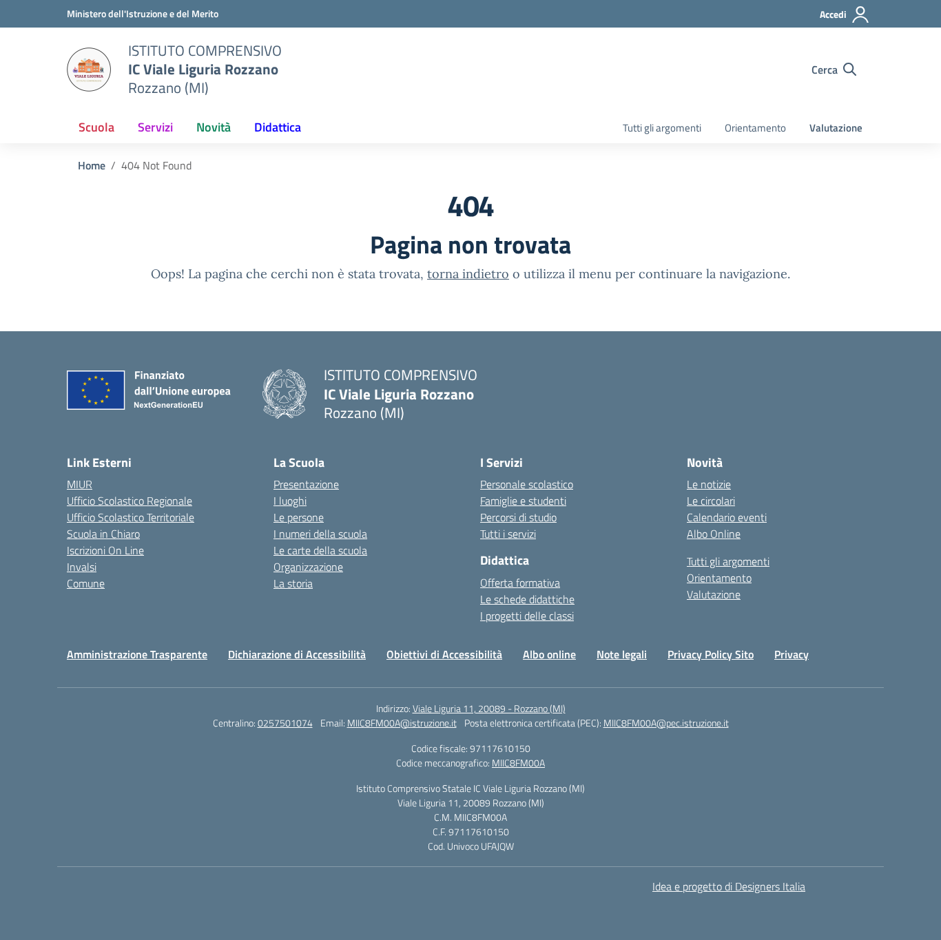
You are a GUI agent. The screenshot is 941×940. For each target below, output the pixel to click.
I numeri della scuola (320, 533)
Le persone (298, 517)
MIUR (79, 484)
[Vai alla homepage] (89, 69)
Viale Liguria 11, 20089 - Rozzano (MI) (489, 708)
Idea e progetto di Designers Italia (728, 886)
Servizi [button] (155, 127)
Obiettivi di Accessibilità (444, 654)
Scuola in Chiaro (103, 533)
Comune (86, 583)
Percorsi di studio (518, 517)
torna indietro (468, 274)
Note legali (622, 654)
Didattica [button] (277, 127)
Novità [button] (213, 127)
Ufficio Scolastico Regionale (129, 500)
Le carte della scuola (320, 550)
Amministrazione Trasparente (137, 654)
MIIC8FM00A (518, 762)
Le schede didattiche (527, 599)
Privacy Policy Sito (711, 654)
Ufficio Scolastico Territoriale (130, 517)
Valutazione (835, 128)
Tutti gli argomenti (662, 128)
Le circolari (711, 500)
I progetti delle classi (527, 615)
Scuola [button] (96, 127)
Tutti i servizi (508, 533)
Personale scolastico (526, 484)
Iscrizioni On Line (105, 550)
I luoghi (290, 500)
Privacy (791, 654)
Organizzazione (308, 566)
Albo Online (714, 533)
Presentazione (306, 484)
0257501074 (285, 723)
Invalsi (81, 566)
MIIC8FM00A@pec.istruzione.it (666, 723)
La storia (293, 583)
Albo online (549, 654)
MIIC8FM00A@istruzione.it (402, 723)
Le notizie (709, 484)
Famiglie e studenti (523, 500)
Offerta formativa (520, 582)
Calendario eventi (727, 517)
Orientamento (755, 128)
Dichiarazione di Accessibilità (297, 654)
